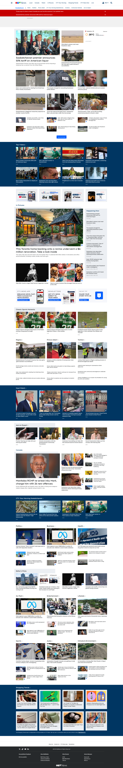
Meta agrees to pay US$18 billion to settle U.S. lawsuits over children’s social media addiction (35, 632)
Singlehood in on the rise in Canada (72, 180)
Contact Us (56, 744)
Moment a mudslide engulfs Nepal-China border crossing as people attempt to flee (72, 415)
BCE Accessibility (23, 756)
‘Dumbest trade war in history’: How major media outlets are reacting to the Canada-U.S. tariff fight (49, 588)
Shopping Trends (73, 3)
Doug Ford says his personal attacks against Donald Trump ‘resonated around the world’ (72, 469)
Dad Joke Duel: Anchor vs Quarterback (46, 161)
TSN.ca (64, 760)
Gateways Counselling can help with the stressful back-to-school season (72, 441)
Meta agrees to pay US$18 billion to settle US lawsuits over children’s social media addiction (60, 547)
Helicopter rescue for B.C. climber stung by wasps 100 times (100, 472)
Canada (37, 3)
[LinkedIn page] (28, 749)
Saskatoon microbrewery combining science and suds (96, 161)
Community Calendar (76, 7)
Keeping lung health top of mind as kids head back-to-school (95, 181)
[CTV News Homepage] (20, 3)
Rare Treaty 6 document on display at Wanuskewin (26, 181)
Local (30, 3)
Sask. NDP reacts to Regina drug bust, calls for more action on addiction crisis (66, 119)
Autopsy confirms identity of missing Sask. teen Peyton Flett (60, 360)
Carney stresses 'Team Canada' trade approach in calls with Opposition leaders (30, 547)
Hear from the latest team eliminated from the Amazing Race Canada (73, 161)
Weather (34, 7)
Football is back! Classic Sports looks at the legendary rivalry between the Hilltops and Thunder (90, 331)
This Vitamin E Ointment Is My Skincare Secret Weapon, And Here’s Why (95, 726)
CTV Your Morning (61, 3)
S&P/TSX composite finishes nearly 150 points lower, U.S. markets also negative (66, 562)
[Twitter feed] (19, 749)
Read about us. (82, 732)
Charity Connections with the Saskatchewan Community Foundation (47, 442)
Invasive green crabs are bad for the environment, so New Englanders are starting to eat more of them (98, 668)
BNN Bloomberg (66, 758)
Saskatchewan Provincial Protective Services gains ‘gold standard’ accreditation (72, 64)
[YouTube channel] (25, 749)
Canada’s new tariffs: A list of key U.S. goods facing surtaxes (35, 118)
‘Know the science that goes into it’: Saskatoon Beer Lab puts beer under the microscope (60, 112)
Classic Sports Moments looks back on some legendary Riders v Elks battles (59, 330)
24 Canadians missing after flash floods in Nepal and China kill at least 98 (91, 661)
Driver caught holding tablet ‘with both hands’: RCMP (100, 487)
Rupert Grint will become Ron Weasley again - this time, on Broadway (65, 632)
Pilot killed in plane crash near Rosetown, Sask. (70, 45)
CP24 (63, 756)
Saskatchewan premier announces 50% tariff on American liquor (35, 59)
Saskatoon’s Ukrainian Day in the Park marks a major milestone (71, 515)
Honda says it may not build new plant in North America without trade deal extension (67, 668)
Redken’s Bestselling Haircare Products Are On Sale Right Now (96, 704)
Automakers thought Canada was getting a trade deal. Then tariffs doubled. (61, 661)
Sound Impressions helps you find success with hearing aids (95, 441)
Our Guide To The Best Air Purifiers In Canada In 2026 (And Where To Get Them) (72, 705)
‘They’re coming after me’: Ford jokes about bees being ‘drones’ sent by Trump (49, 415)
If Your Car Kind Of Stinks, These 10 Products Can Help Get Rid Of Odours (26, 705)
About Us (51, 744)
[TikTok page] (22, 749)
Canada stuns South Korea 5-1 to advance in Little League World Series (35, 677)
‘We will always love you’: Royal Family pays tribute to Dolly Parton (96, 414)
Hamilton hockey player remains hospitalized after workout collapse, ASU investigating (30, 661)
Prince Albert (41, 7)
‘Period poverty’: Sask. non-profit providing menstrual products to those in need (90, 112)
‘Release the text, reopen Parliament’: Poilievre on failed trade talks (36, 553)
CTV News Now (85, 3)
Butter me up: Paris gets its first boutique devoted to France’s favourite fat (96, 631)
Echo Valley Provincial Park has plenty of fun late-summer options (48, 515)
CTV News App (64, 744)
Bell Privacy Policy (45, 756)
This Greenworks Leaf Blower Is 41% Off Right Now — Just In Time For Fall (49, 705)
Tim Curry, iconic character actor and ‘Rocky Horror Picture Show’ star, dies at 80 (66, 623)
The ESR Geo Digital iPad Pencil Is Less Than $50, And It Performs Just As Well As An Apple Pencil (26, 726)
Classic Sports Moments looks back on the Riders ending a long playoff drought (30, 330)
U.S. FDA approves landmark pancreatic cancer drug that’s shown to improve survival (91, 547)
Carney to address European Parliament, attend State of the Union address (34, 562)
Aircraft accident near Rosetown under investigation (97, 127)
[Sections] (11, 2)
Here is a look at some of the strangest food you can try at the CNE (66, 284)
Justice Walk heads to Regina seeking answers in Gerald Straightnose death (92, 360)
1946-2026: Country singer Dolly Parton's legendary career (32, 283)
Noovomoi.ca (87, 758)
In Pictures (51, 3)
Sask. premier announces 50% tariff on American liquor (26, 161)
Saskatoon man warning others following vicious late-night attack (48, 181)
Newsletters (71, 744)
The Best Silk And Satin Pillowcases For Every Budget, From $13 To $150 (48, 726)
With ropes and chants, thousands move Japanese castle (92, 616)
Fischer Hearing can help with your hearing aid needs (26, 441)
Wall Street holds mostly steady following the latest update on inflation (65, 553)
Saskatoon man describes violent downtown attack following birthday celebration (36, 128)
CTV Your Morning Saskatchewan (54, 7)
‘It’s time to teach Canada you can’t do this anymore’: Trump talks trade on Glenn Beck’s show (26, 415)
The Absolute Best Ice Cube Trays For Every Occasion (73, 725)
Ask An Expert (87, 7)
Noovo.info (86, 756)
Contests (67, 7)
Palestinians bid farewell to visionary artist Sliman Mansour (61, 616)
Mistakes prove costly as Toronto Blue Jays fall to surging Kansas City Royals (36, 668)
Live (92, 3)
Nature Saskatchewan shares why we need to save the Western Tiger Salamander (26, 516)
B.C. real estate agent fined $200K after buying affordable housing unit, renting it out (26, 588)
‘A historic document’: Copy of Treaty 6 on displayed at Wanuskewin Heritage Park (98, 119)
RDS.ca (86, 760)
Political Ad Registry (45, 760)
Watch (43, 3)
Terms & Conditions (45, 758)
